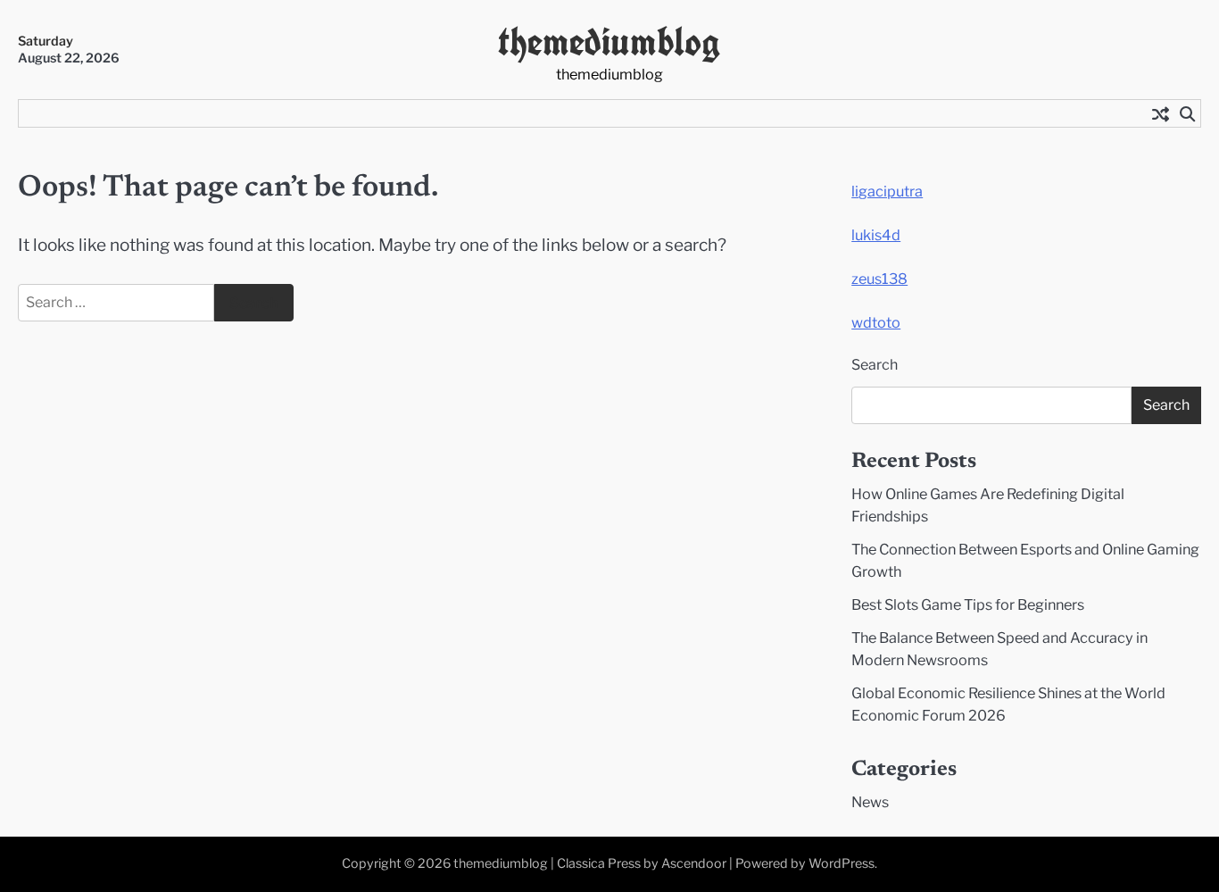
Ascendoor (693, 863)
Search (874, 364)
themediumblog (609, 41)
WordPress (842, 863)
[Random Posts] (1160, 113)
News (870, 802)
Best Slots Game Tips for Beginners (967, 604)
